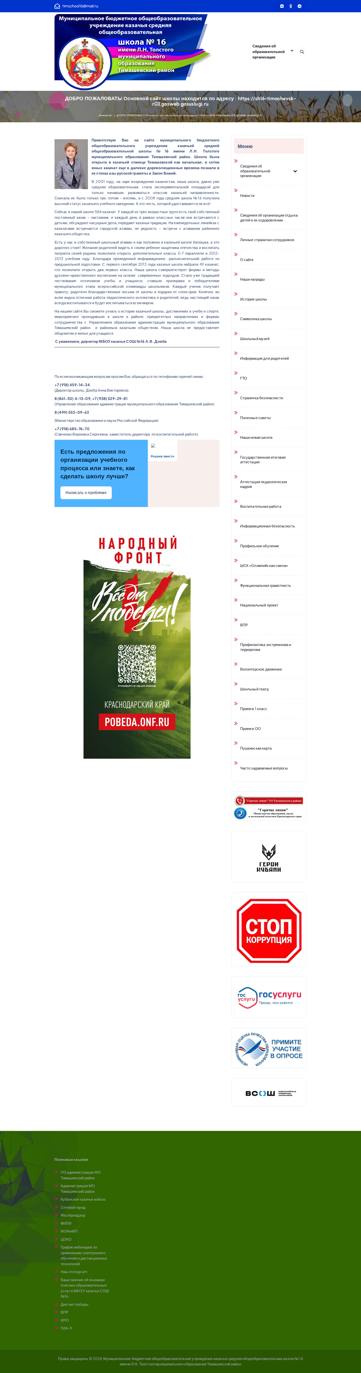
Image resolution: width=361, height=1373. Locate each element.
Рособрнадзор (73, 1215)
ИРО (65, 1320)
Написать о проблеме (86, 493)
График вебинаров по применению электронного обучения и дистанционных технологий (84, 1255)
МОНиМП (69, 1231)
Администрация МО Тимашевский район (78, 1188)
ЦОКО (66, 1239)
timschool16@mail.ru (80, 6)
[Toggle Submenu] (295, 171)
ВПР (64, 1312)
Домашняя (105, 115)
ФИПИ (66, 1223)
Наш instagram (74, 1271)
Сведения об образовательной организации (268, 51)
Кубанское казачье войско (83, 1199)
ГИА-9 (66, 1328)
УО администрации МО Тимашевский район (81, 1175)
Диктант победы (74, 1304)
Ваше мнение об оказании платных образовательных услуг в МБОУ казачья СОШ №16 (85, 1288)
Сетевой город (73, 1207)
